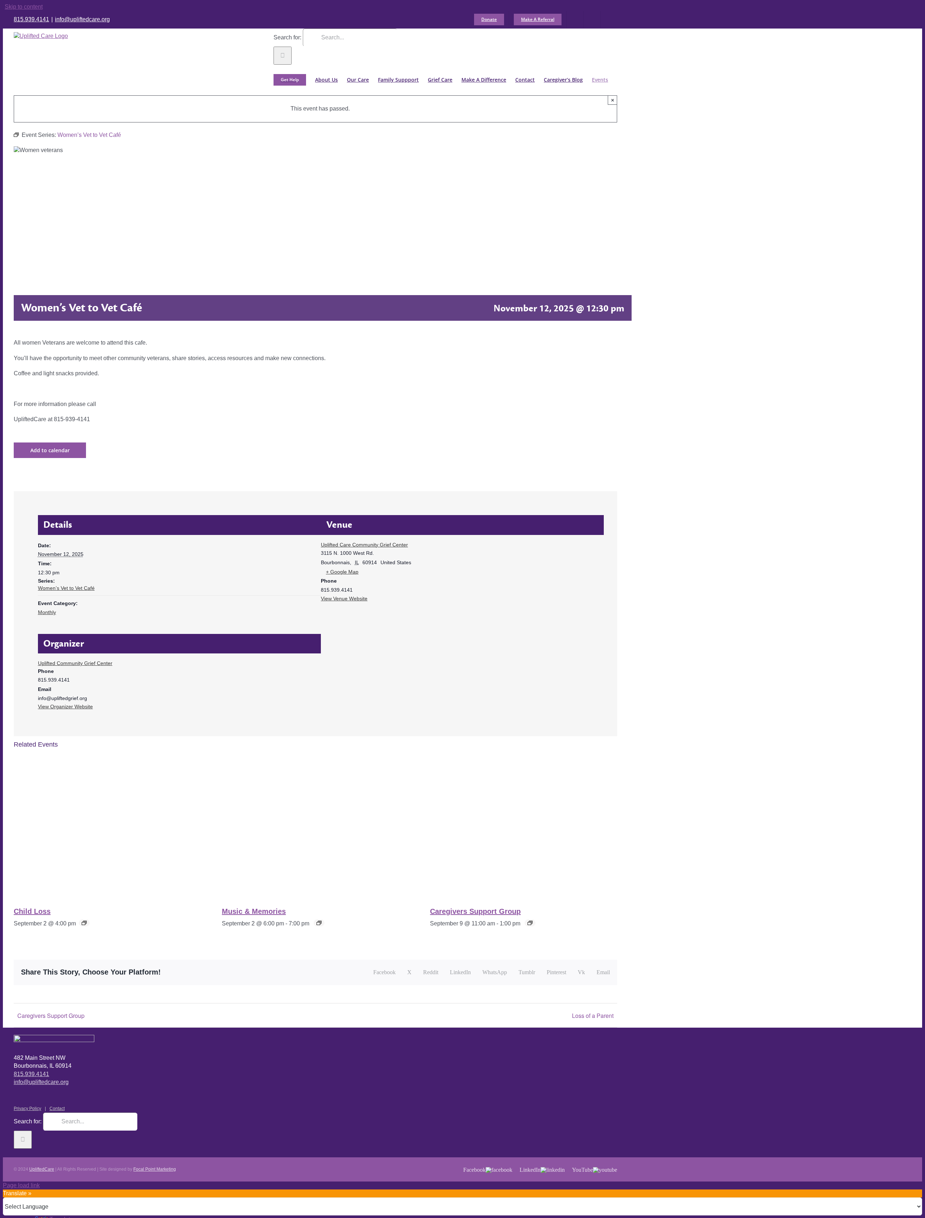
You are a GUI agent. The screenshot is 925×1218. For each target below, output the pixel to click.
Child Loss (32, 911)
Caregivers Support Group (475, 911)
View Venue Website (344, 598)
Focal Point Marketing (154, 1169)
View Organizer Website (65, 706)
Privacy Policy (27, 1108)
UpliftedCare (41, 1169)
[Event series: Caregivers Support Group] (530, 923)
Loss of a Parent (593, 1015)
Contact (57, 1108)
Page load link (21, 1185)
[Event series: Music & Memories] (319, 923)
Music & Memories (254, 911)
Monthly (47, 612)
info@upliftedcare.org (82, 19)
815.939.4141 (31, 19)
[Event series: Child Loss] (84, 923)
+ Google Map (342, 572)
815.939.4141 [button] (31, 1074)
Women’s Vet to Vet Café (66, 588)
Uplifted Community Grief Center (75, 663)
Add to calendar (50, 450)
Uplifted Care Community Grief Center (364, 545)
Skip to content (24, 7)
